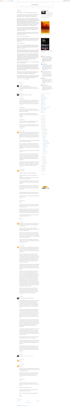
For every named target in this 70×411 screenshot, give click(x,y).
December (44, 129)
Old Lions (44, 137)
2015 (43, 120)
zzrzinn (20, 222)
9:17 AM (21, 396)
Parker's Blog (43, 99)
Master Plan (21, 169)
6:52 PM (20, 376)
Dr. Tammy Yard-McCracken (46, 71)
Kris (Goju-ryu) (43, 104)
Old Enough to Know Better (46, 56)
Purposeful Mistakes (46, 141)
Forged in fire (44, 79)
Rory (20, 296)
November (44, 130)
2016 (43, 119)
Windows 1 (44, 149)
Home (28, 400)
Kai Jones (20, 245)
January (44, 163)
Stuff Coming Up (45, 140)
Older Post (37, 400)
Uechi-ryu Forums (43, 109)
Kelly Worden (43, 112)
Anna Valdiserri (44, 64)
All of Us (44, 139)
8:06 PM (20, 117)
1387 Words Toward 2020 (45, 72)
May (44, 157)
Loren (42, 105)
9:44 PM (20, 362)
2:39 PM (20, 351)
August (44, 134)
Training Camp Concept (46, 143)
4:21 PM (20, 96)
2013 (43, 123)
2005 (43, 171)
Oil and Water (45, 144)
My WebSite (43, 95)
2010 (43, 128)
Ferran (42, 110)
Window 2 (44, 147)
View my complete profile (46, 17)
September (44, 133)
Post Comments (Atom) (24, 405)
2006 (43, 169)
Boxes (44, 153)
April (44, 159)
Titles (43, 154)
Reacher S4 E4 (44, 57)
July (43, 136)
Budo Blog (43, 78)
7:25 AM (21, 294)
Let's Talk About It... (46, 146)
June (44, 156)
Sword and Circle (45, 85)
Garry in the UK (43, 97)
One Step (44, 150)
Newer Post (18, 400)
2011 (43, 126)
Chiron (35, 5)
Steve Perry (21, 130)
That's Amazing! (45, 151)
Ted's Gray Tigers (43, 108)
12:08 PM (21, 166)
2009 (43, 165)
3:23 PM (20, 198)
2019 (43, 116)
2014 (43, 122)
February (44, 162)
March (44, 160)
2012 (43, 125)
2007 (43, 168)
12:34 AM (21, 243)
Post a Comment (19, 399)
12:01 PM (21, 128)
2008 (43, 166)
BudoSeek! (42, 102)
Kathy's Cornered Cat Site (45, 98)
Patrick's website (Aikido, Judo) (45, 107)
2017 (43, 118)
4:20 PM (20, 219)
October (44, 132)
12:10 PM (21, 90)
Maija (20, 84)
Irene (20, 93)
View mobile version (28, 402)
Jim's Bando (43, 100)
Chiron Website (43, 103)
